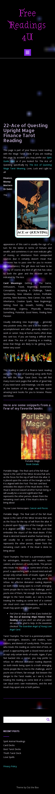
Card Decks (9, 745)
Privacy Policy (10, 766)
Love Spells (9, 757)
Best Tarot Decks (12, 749)
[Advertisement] (27, 87)
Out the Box (33, 787)
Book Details (32, 464)
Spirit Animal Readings (14, 741)
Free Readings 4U (27, 25)
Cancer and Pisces (39, 508)
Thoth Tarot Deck (12, 753)
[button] (27, 52)
